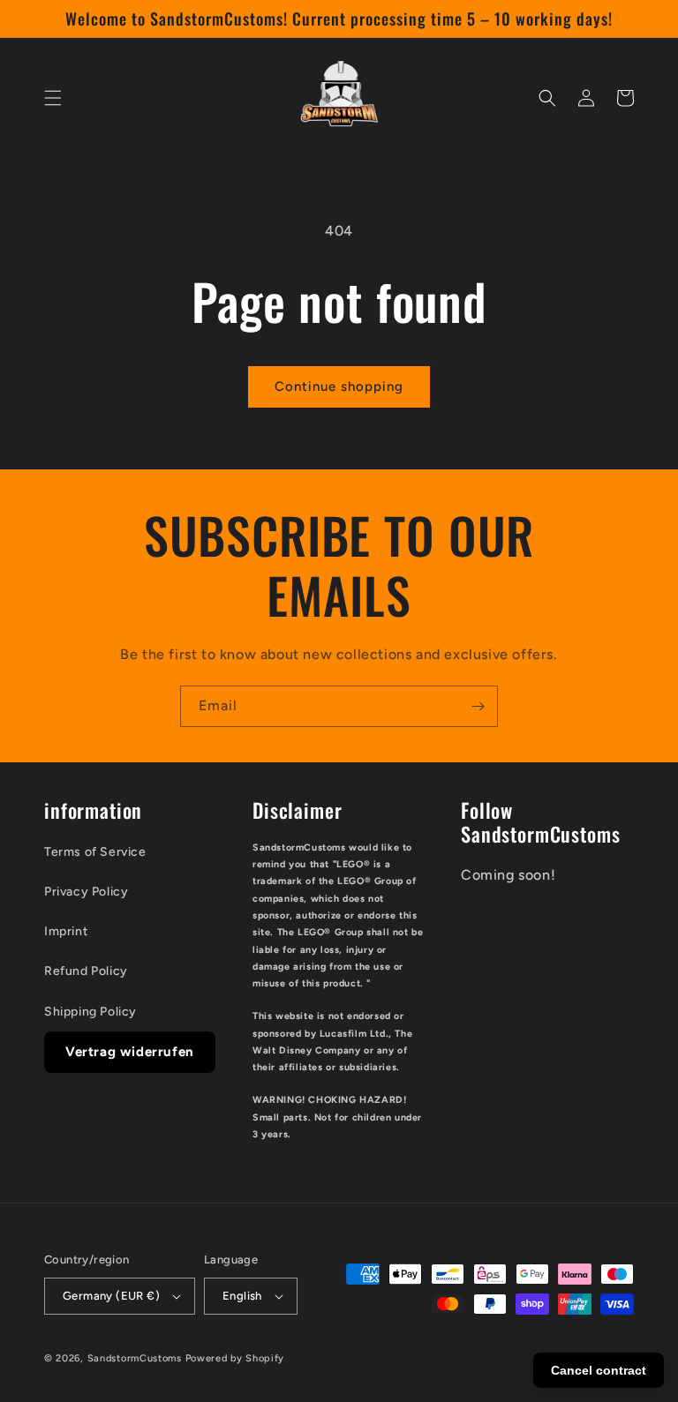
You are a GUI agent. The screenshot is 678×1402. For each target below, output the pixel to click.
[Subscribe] (477, 706)
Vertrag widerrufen (129, 1052)
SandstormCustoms (134, 1358)
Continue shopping (339, 386)
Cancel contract (598, 1370)
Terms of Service (95, 851)
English (242, 1295)
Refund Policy (86, 970)
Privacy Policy (86, 891)
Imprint (65, 931)
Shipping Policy (90, 1011)
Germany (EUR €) (111, 1295)
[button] (53, 98)
